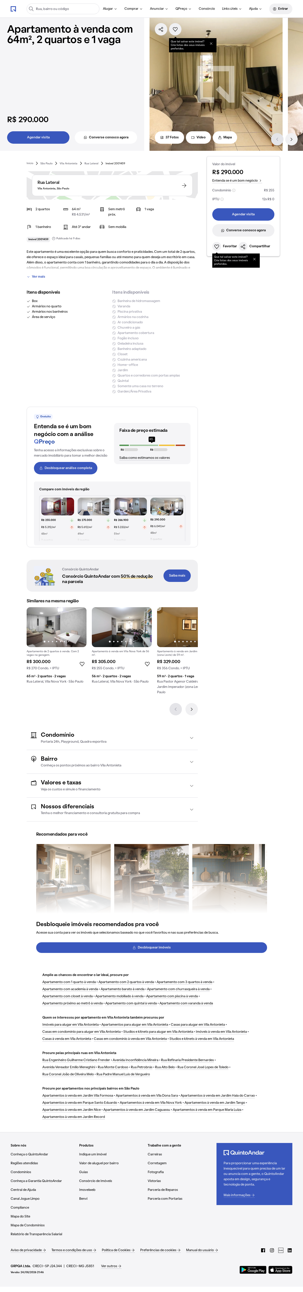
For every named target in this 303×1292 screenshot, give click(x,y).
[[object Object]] (211, 43)
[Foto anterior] (34, 627)
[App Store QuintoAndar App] (280, 1270)
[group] (57, 647)
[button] (112, 738)
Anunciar (157, 8)
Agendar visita (38, 137)
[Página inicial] (13, 8)
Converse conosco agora (108, 137)
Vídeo (201, 137)
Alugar (108, 8)
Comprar (131, 8)
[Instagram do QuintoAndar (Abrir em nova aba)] (272, 1250)
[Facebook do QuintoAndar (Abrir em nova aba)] (263, 1250)
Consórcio (207, 8)
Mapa (227, 137)
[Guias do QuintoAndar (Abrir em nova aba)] (280, 1250)
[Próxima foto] (78, 627)
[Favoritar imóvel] (175, 29)
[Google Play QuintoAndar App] (253, 1270)
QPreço (181, 8)
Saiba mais (177, 575)
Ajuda (253, 8)
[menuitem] (110, 9)
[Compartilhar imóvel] (161, 29)
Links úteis (230, 8)
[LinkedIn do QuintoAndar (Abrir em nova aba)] (289, 1250)
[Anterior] (277, 139)
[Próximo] (291, 139)
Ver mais (38, 276)
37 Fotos (172, 137)
